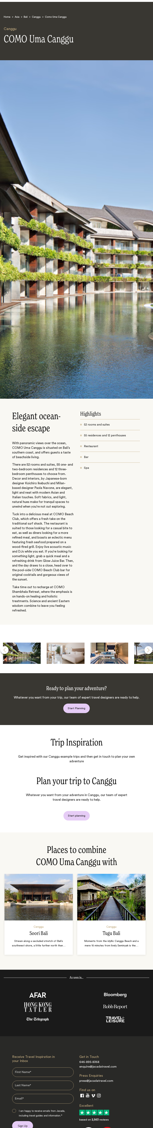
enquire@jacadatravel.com (98, 1066)
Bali (26, 17)
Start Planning (76, 708)
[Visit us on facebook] (82, 1096)
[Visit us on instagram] (99, 1096)
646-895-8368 (89, 1061)
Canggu (36, 17)
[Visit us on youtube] (87, 1096)
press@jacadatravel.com (96, 1080)
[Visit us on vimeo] (93, 1096)
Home (7, 17)
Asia (17, 17)
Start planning (76, 815)
